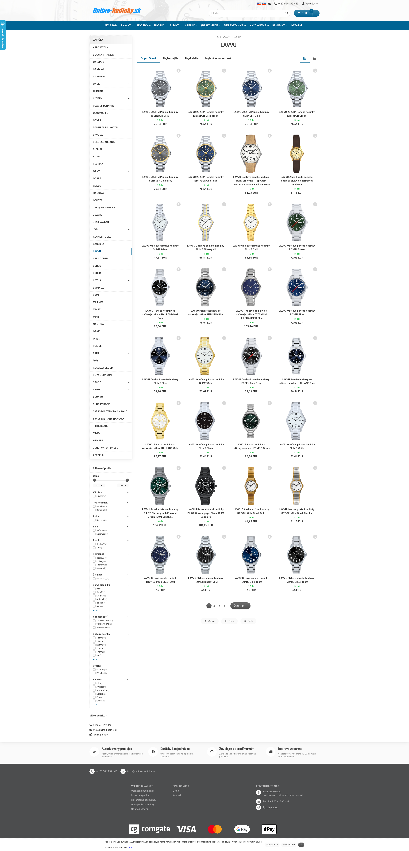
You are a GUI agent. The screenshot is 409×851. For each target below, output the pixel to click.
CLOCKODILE (100, 113)
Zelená (100, 603)
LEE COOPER (100, 258)
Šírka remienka (101, 634)
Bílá (99, 589)
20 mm (101, 645)
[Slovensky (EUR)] (264, 3)
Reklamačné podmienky (143, 799)
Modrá (101, 596)
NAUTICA (98, 324)
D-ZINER (98, 149)
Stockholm (102, 690)
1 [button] (210, 606)
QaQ (95, 360)
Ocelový (101, 558)
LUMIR (96, 295)
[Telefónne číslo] (92, 771)
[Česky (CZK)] (259, 3)
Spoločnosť (181, 786)
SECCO (97, 382)
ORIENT (97, 338)
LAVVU (97, 251)
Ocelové (101, 544)
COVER (97, 120)
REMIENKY (278, 25)
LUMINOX (98, 287)
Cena (96, 476)
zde (130, 847)
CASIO (96, 83)
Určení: (97, 665)
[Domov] (117, 10)
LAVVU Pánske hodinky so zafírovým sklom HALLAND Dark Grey (160, 314)
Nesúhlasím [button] (289, 844)
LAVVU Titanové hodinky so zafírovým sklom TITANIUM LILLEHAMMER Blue (251, 314)
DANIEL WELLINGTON (105, 127)
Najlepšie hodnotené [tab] (218, 58)
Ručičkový (102, 578)
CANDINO (98, 69)
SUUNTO (98, 396)
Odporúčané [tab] (148, 58)
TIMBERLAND (100, 426)
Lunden (101, 694)
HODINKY (142, 25)
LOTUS (97, 280)
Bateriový (102, 520)
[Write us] (258, 807)
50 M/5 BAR (103, 627)
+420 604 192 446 (102, 724)
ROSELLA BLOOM (103, 367)
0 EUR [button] (307, 13)
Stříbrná (101, 599)
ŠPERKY (190, 25)
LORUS (97, 265)
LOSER (97, 273)
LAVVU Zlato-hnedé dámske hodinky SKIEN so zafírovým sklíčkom (297, 181)
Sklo (95, 526)
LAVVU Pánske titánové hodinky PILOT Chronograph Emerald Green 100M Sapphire (160, 513)
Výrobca (97, 492)
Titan (100, 547)
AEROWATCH (100, 47)
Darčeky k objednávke (174, 749)
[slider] (94, 480)
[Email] (270, 3)
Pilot (99, 683)
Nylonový (101, 568)
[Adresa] (258, 792)
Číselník (97, 574)
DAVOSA (98, 134)
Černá (100, 592)
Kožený (101, 561)
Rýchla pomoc (100, 734)
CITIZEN (97, 98)
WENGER (98, 440)
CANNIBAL (99, 76)
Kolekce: (98, 679)
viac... (95, 610)
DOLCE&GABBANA (104, 142)
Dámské (101, 510)
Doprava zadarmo (290, 749)
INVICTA (98, 200)
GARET (97, 178)
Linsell (100, 701)
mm (99, 655)
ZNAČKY (126, 25)
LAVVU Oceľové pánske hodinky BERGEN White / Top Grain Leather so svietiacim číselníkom (251, 181)
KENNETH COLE (102, 236)
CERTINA (98, 91)
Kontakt (177, 795)
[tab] (305, 58)
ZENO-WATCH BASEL (105, 447)
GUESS (97, 185)
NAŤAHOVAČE (258, 25)
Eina (99, 697)
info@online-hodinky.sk (105, 729)
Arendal (101, 687)
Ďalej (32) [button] (239, 605)
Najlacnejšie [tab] (170, 58)
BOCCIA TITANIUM (103, 54)
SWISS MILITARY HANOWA (108, 418)
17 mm (100, 652)
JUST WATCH (101, 222)
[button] (316, 13)
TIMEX (96, 433)
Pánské (101, 506)
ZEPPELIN (98, 455)
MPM (96, 316)
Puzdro (97, 540)
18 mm (100, 641)
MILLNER (98, 302)
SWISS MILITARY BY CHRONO (110, 411)
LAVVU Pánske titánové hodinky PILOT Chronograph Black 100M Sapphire (205, 513)
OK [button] (301, 844)
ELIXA (96, 156)
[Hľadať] (286, 13)
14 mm (101, 638)
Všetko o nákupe (142, 786)
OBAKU (97, 331)
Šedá (100, 606)
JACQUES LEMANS (104, 207)
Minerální (102, 534)
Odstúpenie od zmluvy (142, 804)
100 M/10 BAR (104, 620)
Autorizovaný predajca (117, 749)
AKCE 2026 (110, 25)
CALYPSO (98, 62)
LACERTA (98, 244)
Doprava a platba (140, 795)
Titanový (102, 565)
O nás (176, 790)
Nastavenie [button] (272, 844)
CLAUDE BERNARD (104, 105)
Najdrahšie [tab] (192, 58)
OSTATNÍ (296, 25)
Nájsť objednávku (140, 809)
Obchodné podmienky (142, 790)
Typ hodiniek (100, 502)
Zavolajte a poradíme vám (236, 749)
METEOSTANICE (233, 25)
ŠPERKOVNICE (209, 25)
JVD (95, 229)
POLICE (97, 345)
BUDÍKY (174, 25)
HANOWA (98, 193)
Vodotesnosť (100, 616)
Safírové (101, 530)
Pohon (96, 516)
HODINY (159, 25)
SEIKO (96, 389)
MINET (96, 309)
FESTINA (98, 163)
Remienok (98, 554)
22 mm (101, 648)
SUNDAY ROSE (101, 404)
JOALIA (97, 214)
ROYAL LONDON (102, 375)
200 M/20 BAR (104, 624)
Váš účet (310, 3)
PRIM (96, 353)
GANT (96, 171)
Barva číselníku (101, 585)
